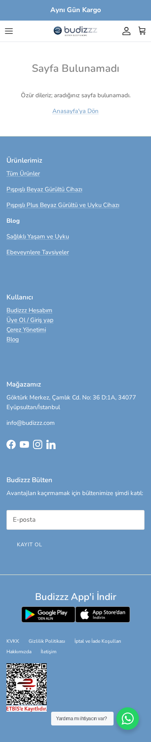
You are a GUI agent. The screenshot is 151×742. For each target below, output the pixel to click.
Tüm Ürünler (23, 173)
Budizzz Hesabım (29, 310)
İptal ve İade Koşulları (97, 641)
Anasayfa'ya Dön (75, 111)
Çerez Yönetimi (26, 330)
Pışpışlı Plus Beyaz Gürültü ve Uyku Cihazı (62, 205)
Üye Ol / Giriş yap (30, 320)
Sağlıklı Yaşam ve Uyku (37, 236)
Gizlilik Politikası (47, 641)
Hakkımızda (18, 651)
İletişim (48, 651)
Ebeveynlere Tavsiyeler (37, 252)
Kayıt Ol (29, 544)
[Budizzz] (76, 31)
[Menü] (9, 31)
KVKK (12, 641)
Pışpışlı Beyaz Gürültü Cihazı (44, 189)
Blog (12, 339)
